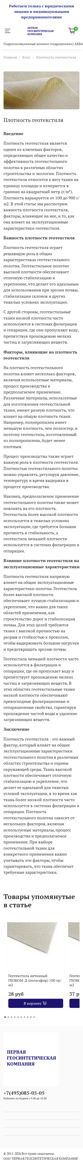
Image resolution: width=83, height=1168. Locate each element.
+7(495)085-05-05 (23, 1093)
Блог (26, 57)
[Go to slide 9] (31, 1017)
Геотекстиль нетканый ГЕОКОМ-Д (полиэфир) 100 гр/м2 (34, 980)
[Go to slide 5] (18, 1017)
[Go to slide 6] (21, 1017)
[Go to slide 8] (27, 1017)
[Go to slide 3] (11, 1017)
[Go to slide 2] (8, 1017)
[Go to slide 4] (14, 1017)
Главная (10, 57)
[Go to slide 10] (34, 1017)
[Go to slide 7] (24, 1017)
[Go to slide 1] (5, 1017)
